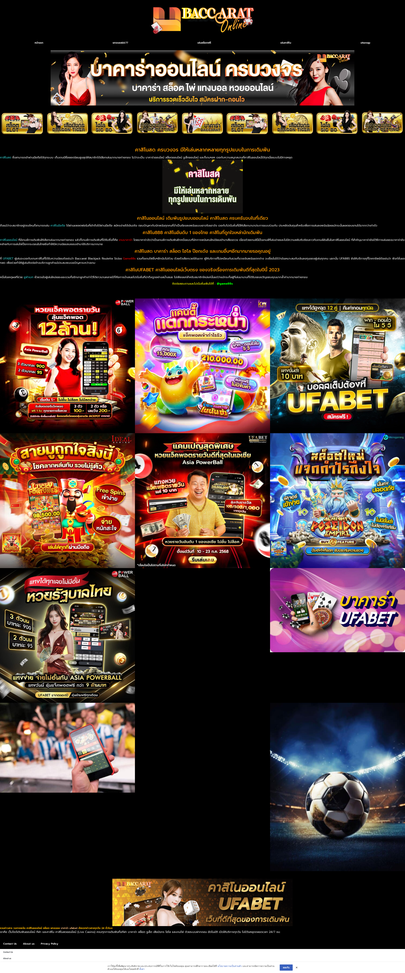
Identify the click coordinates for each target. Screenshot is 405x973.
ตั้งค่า (142, 969)
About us (28, 944)
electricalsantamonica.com (155, 290)
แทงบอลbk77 (120, 43)
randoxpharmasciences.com (84, 290)
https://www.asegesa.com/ (291, 290)
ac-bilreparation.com (224, 290)
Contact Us (10, 944)
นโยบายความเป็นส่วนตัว (230, 966)
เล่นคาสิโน (285, 43)
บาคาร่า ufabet (69, 928)
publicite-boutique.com (255, 290)
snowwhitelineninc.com (120, 290)
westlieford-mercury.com (192, 290)
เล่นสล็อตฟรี (204, 43)
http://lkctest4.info (51, 290)
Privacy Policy (49, 944)
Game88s (129, 258)
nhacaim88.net (10, 290)
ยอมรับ (286, 967)
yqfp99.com (29, 290)
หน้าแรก (39, 43)
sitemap (365, 43)
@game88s (225, 283)
